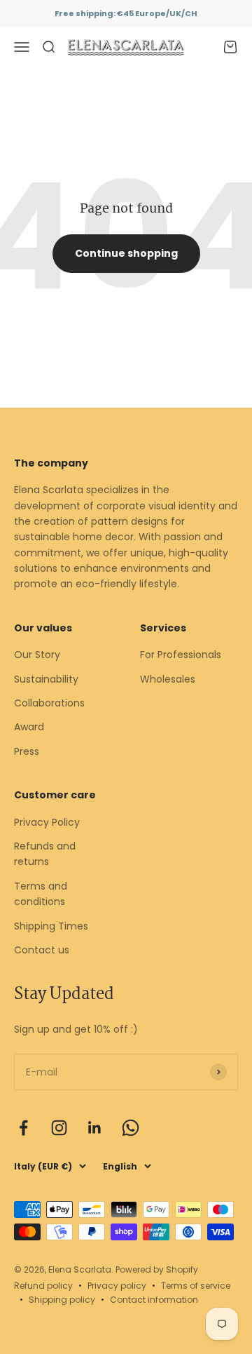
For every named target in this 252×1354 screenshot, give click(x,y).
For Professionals (180, 655)
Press (26, 751)
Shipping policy (62, 1300)
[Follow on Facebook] (23, 1127)
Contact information (154, 1300)
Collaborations (49, 703)
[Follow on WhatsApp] (130, 1127)
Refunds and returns (45, 854)
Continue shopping (126, 253)
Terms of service (195, 1286)
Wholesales (167, 679)
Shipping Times (51, 926)
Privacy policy (117, 1286)
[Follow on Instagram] (59, 1127)
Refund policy (43, 1286)
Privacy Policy (47, 822)
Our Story (37, 655)
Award (29, 727)
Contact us (41, 950)
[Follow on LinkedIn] (94, 1127)
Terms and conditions (40, 894)
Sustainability (46, 679)
